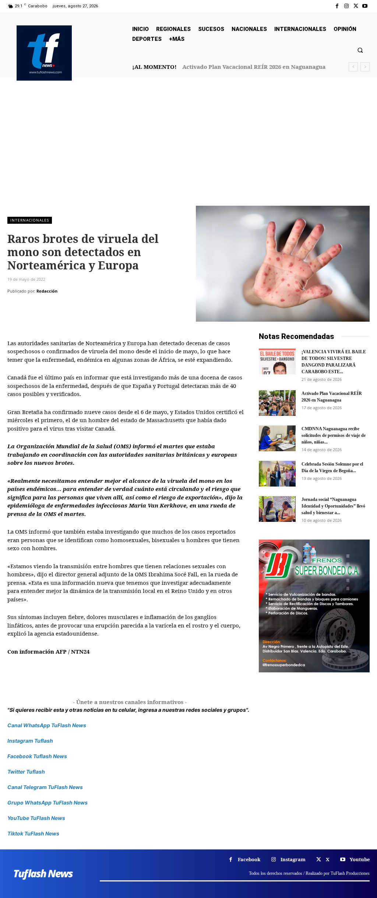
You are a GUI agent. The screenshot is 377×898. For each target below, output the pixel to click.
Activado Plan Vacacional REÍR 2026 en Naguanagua (253, 66)
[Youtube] (365, 6)
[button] (360, 49)
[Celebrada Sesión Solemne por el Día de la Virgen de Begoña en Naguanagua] (277, 474)
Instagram (293, 859)
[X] (355, 6)
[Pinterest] (48, 305)
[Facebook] (337, 6)
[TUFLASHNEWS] (44, 53)
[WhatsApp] (65, 305)
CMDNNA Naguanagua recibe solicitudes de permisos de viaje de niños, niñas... (334, 435)
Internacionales (29, 220)
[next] (365, 66)
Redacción (46, 291)
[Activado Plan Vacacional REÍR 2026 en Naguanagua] (277, 403)
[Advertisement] (188, 150)
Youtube (360, 859)
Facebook (249, 859)
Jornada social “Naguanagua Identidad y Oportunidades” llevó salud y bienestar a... (333, 506)
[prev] (353, 66)
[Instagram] (346, 6)
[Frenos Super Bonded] (314, 606)
